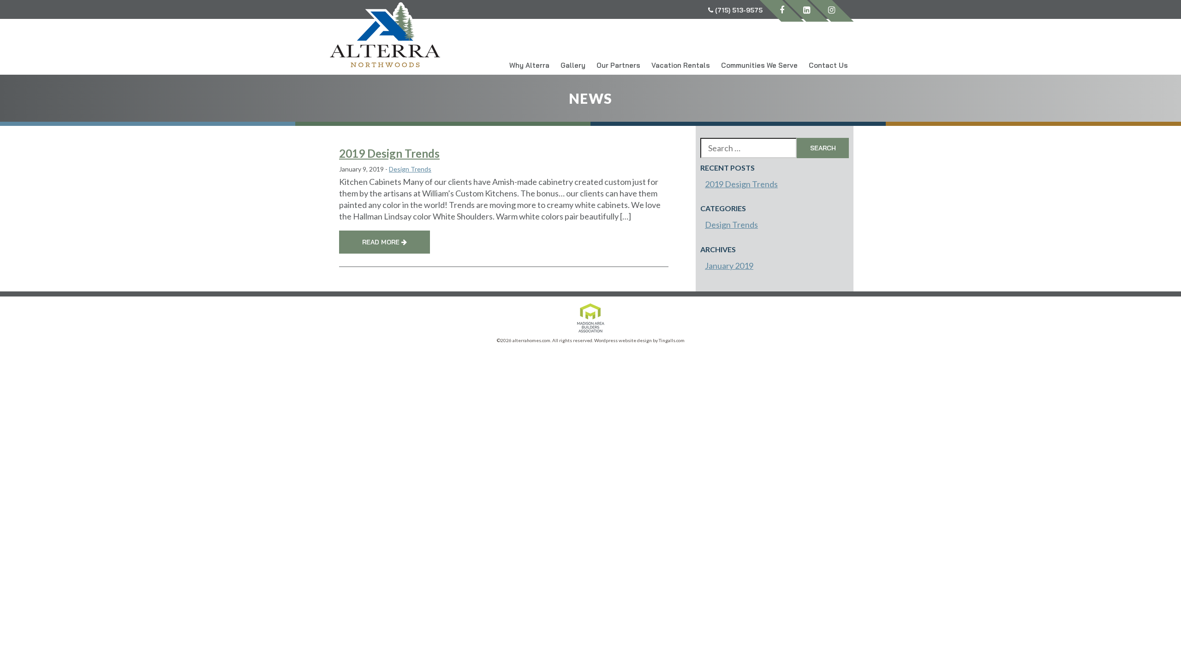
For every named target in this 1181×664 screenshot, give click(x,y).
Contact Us (828, 65)
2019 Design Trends (389, 153)
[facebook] (781, 11)
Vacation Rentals (680, 65)
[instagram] (831, 11)
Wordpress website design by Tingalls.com (639, 340)
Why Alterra (529, 65)
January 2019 (729, 266)
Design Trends (410, 169)
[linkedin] (806, 11)
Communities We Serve (759, 65)
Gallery (573, 65)
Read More (381, 242)
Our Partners (618, 65)
